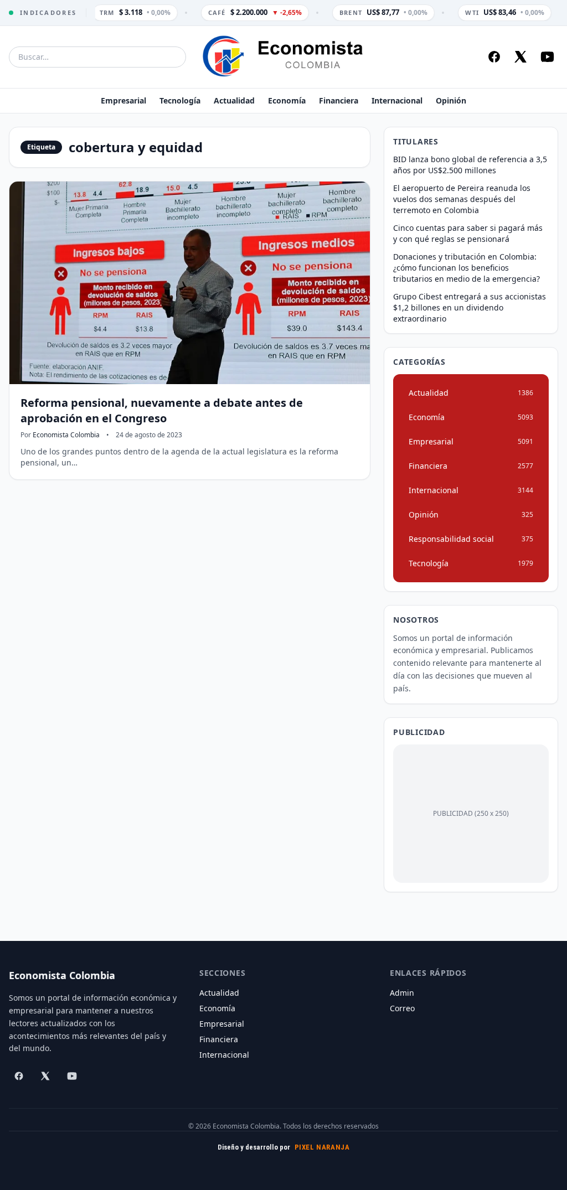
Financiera (338, 100)
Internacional (397, 100)
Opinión (451, 100)
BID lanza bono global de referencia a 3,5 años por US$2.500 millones (470, 164)
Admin (402, 992)
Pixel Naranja (322, 1147)
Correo (402, 1008)
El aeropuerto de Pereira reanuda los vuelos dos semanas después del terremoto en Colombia (461, 199)
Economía (287, 100)
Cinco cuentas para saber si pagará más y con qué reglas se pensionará (468, 233)
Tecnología (179, 100)
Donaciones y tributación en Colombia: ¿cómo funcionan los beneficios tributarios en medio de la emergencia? (466, 267)
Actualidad (234, 100)
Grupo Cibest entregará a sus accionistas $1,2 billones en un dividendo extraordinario (469, 307)
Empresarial (123, 100)
